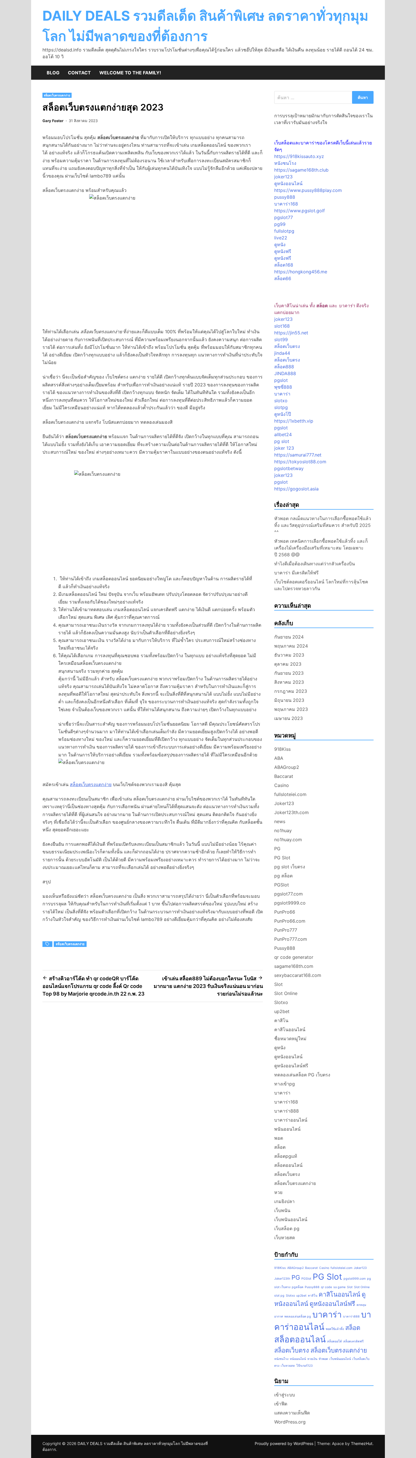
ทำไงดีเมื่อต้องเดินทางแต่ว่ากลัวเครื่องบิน (314, 563)
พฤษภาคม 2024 (291, 646)
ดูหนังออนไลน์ (288, 183)
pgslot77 (283, 217)
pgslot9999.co (290, 903)
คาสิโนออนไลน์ (289, 1029)
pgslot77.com (288, 894)
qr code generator (293, 957)
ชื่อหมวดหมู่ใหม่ (290, 1038)
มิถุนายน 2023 (289, 700)
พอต (278, 1138)
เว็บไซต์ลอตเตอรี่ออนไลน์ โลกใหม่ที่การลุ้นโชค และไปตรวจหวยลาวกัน (321, 585)
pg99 (280, 224)
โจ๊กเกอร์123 (304, 1366)
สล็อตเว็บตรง (287, 346)
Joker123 (284, 803)
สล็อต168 (283, 265)
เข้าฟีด (280, 1404)
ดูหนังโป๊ (282, 414)
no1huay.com (288, 839)
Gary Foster (52, 120)
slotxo (281, 400)
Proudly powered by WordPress (284, 1443)
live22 (280, 238)
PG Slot (282, 857)
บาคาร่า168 (286, 204)
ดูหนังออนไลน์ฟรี (291, 1065)
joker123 (283, 176)
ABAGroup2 (286, 767)
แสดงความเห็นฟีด (292, 1413)
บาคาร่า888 (286, 1111)
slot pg (279, 1295)
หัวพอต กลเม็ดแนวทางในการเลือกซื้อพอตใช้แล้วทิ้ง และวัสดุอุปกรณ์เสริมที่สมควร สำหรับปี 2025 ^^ (322, 525)
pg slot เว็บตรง (289, 866)
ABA (278, 758)
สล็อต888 (284, 366)
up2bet (282, 1011)
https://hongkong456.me (300, 271)
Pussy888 (284, 948)
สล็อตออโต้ (334, 1341)
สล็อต (280, 1147)
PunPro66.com (289, 921)
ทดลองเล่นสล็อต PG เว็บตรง (302, 1075)
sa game (339, 1287)
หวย (278, 1192)
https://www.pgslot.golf (299, 210)
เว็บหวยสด (284, 1237)
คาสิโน (281, 1020)
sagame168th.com (293, 966)
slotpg (281, 407)
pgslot (281, 380)
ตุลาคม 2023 (287, 664)
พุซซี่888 (283, 387)
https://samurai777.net (297, 455)
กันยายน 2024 (289, 637)
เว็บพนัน (282, 1210)
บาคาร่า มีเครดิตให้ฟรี (296, 573)
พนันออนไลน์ (287, 1129)
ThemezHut (361, 1443)
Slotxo (281, 1002)
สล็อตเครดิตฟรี (353, 1341)
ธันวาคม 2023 (289, 655)
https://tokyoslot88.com (300, 461)
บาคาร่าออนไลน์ (290, 1120)
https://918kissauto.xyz (299, 156)
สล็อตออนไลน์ (288, 1165)
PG (277, 848)
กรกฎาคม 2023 (290, 691)
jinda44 (282, 353)
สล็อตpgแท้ (285, 1156)
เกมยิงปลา (284, 1201)
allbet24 (283, 434)
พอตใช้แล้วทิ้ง (335, 1329)
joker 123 (284, 448)
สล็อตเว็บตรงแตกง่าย (57, 95)
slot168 (282, 326)
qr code (326, 1287)
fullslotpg (284, 231)
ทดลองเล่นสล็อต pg (297, 1316)
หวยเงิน (312, 1359)
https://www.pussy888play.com (308, 190)
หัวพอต (323, 1359)
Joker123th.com (291, 812)
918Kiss (282, 749)
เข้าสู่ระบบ (284, 1395)
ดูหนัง (280, 244)
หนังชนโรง (285, 163)
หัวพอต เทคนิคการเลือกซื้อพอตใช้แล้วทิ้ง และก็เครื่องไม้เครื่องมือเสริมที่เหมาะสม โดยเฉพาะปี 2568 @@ (321, 547)
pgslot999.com (355, 1278)
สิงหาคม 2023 (289, 682)
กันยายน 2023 (289, 673)
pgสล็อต (297, 1287)
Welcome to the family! (130, 72)
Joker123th (282, 1278)
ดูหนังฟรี (282, 251)
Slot (278, 984)
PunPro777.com (290, 939)
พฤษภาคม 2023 (291, 709)
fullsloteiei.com (290, 794)
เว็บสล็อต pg (286, 1228)
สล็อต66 (282, 278)
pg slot (281, 441)
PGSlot (281, 885)
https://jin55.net (291, 333)
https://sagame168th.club (301, 170)
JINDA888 (285, 373)
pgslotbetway (289, 468)
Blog (53, 72)
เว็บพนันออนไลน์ (290, 1219)
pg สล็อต (283, 876)
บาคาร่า (282, 394)
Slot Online (285, 993)
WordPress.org (290, 1422)
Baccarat (283, 776)
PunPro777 (285, 930)
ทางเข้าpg (284, 1084)
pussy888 (284, 197)
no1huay (283, 830)
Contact (79, 72)
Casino (281, 785)
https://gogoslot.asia (296, 489)
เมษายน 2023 (288, 718)
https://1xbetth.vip (293, 421)
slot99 (281, 339)
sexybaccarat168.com (297, 975)
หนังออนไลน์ (298, 1359)
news (279, 821)
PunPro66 (284, 912)
